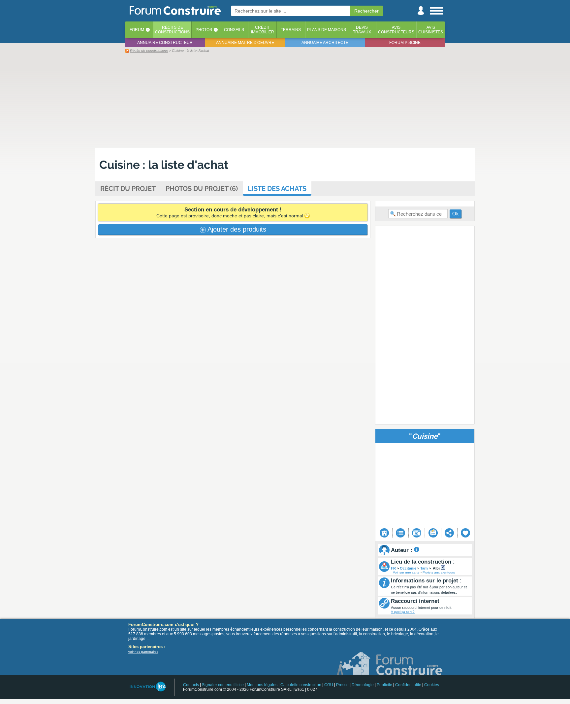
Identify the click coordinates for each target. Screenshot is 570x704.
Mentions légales (262, 685)
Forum (137, 29)
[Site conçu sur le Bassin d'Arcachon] (147, 686)
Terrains (291, 29)
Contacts (191, 685)
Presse (342, 685)
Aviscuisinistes (430, 29)
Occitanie (408, 568)
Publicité (384, 685)
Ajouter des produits (236, 229)
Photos (204, 29)
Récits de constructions (149, 51)
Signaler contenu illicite (223, 685)
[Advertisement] (285, 100)
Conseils (234, 29)
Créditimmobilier (262, 29)
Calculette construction (300, 685)
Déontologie (363, 685)
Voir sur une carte (406, 572)
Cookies (431, 685)
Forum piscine (405, 42)
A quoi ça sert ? (403, 611)
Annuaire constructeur (165, 42)
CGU (328, 685)
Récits (172, 29)
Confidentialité (408, 685)
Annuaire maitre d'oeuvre (245, 42)
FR (393, 568)
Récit (128, 189)
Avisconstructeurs (396, 29)
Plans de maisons (326, 29)
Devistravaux (362, 29)
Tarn (424, 568)
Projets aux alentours (439, 572)
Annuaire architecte (324, 42)
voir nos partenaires (143, 651)
